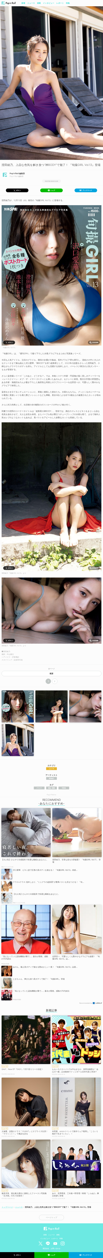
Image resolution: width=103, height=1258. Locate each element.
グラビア (39, 788)
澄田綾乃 (51, 778)
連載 (39, 3)
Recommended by (85, 1003)
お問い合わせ (55, 1248)
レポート (60, 3)
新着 (23, 3)
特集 (68, 3)
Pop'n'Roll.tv (51, 795)
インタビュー (48, 3)
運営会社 (46, 1248)
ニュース (31, 3)
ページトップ (51, 1217)
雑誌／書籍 (51, 788)
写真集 (64, 788)
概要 (51, 673)
